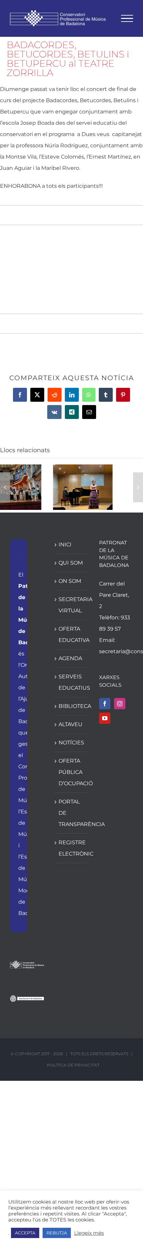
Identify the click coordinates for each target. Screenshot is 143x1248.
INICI (65, 544)
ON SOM (70, 581)
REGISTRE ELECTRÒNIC (72, 848)
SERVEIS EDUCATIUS (72, 682)
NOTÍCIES (71, 742)
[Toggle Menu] (127, 18)
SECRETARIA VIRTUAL (72, 605)
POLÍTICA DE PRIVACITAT (73, 1065)
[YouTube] (104, 718)
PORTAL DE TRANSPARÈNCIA (72, 812)
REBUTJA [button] (57, 1232)
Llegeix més (89, 1233)
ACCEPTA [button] (25, 1232)
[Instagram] (119, 703)
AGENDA (70, 658)
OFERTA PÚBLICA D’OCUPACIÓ (72, 772)
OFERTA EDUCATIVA (72, 634)
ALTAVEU (70, 724)
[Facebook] (104, 703)
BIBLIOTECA (72, 706)
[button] (5, 487)
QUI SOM (71, 563)
